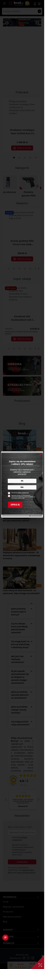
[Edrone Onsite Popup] (22, 484)
